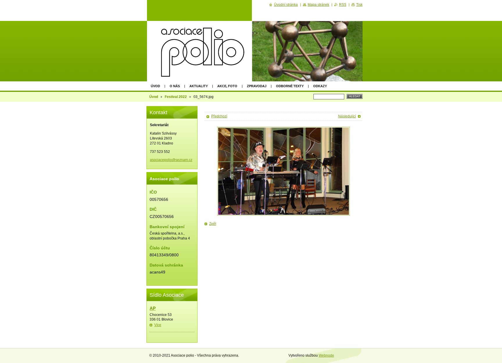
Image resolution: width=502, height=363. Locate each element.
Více (157, 325)
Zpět (212, 224)
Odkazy (320, 86)
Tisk (359, 5)
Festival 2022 (176, 97)
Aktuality (198, 86)
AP (153, 308)
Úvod (155, 86)
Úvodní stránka (286, 5)
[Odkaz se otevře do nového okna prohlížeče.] (283, 171)
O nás (175, 86)
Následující (347, 116)
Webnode (326, 355)
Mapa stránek (318, 5)
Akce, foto (227, 86)
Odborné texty (290, 86)
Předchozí (219, 116)
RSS (342, 5)
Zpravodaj (256, 86)
